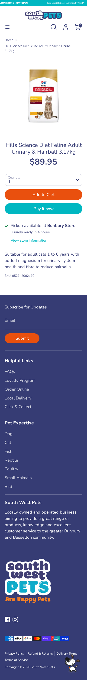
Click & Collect (18, 406)
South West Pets (43, 667)
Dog (9, 433)
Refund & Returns (40, 653)
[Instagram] (15, 619)
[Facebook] (7, 619)
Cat (8, 442)
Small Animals (18, 477)
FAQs (10, 371)
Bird (8, 486)
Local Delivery (18, 398)
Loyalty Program (20, 380)
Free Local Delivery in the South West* (65, 2)
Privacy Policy (14, 653)
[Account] (65, 25)
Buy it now (44, 209)
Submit (22, 338)
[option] (43, 96)
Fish (8, 451)
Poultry (11, 469)
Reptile (11, 460)
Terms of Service (16, 660)
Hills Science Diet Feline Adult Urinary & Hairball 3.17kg (38, 48)
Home (9, 40)
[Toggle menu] (7, 27)
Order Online (17, 389)
